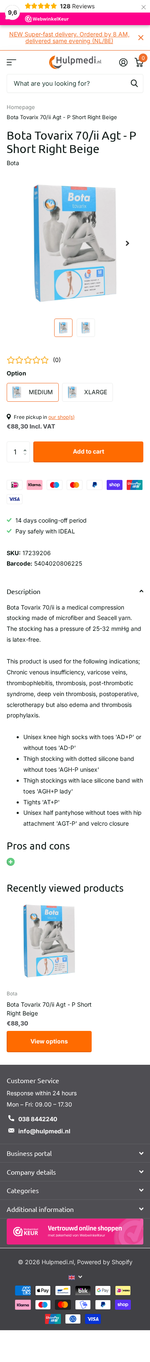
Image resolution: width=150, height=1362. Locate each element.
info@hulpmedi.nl (44, 1131)
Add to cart (88, 451)
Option (16, 373)
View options (49, 1041)
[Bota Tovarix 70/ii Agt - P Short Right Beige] (49, 941)
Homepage (21, 107)
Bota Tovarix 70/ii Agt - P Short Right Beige (49, 1009)
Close (141, 37)
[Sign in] (123, 62)
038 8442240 (37, 1118)
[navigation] (63, 328)
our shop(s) (61, 417)
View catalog (11, 62)
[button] (27, 444)
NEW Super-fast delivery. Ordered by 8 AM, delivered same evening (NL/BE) (69, 37)
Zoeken (134, 83)
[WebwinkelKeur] (75, 1232)
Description (23, 591)
